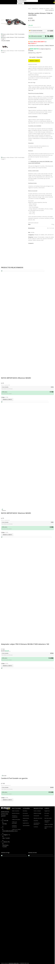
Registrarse (47, 811)
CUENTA (46, 808)
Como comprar (37, 811)
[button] (7, 399)
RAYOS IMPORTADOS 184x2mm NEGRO (16, 513)
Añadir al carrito (34, 60)
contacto (43, 198)
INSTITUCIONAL (16, 808)
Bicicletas (25, 811)
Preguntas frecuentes (14, 826)
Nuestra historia (15, 813)
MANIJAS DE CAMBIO (44, 8)
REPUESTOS (35, 8)
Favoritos (46, 815)
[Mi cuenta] (52, 2)
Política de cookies (16, 829)
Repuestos (25, 820)
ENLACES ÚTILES (38, 808)
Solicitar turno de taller (48, 827)
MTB (52, 8)
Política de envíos (16, 819)
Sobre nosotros (15, 811)
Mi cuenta (46, 813)
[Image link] (14, 908)
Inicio (29, 8)
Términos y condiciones (14, 816)
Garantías (36, 820)
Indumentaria (26, 818)
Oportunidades (26, 825)
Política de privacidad (14, 822)
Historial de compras (47, 821)
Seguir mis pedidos (48, 824)
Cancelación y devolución (37, 823)
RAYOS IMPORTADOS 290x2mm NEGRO (16, 378)
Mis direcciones (48, 818)
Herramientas (26, 815)
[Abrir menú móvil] (3, 2)
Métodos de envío (38, 818)
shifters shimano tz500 (38, 240)
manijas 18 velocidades (39, 237)
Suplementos (26, 823)
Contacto (36, 826)
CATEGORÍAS (26, 808)
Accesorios (25, 813)
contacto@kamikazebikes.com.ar (10, 831)
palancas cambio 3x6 (37, 238)
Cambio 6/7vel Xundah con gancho (14, 778)
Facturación (36, 815)
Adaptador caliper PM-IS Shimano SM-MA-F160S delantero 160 (25, 644)
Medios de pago (37, 813)
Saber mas (30, 90)
